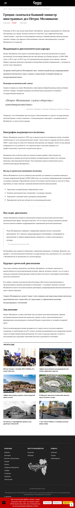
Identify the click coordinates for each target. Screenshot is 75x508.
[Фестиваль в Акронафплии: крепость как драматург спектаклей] (19, 410)
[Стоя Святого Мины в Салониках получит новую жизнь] (55, 410)
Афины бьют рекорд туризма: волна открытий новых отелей (19, 396)
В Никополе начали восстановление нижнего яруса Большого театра (54, 396)
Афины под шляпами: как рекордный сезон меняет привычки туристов (54, 370)
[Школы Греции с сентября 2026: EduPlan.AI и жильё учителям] (19, 357)
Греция (14, 23)
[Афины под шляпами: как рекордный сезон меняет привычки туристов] (55, 357)
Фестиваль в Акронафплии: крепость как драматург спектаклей (17, 423)
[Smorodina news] (37, 3)
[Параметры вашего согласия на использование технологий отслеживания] (71, 504)
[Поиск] (70, 3)
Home (5, 9)
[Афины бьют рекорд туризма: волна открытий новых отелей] (19, 384)
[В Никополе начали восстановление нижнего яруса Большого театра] (55, 384)
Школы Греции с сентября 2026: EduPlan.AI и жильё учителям (18, 370)
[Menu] (5, 3)
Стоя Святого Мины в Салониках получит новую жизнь (53, 423)
